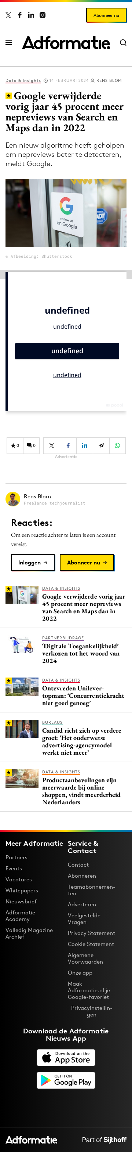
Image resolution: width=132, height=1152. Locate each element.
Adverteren (82, 904)
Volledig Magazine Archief (29, 933)
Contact (78, 864)
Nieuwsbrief (21, 901)
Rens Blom (109, 80)
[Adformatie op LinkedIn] (31, 15)
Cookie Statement (91, 943)
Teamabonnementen (91, 890)
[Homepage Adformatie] (66, 42)
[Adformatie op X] (8, 15)
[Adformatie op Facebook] (20, 15)
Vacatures (19, 879)
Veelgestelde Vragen (84, 918)
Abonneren (82, 875)
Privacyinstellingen (92, 1011)
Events (14, 868)
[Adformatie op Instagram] (42, 15)
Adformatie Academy (20, 915)
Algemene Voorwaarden (85, 958)
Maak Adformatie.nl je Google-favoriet (89, 990)
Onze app (80, 972)
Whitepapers (22, 890)
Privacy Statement (91, 932)
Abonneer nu (106, 15)
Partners (16, 857)
